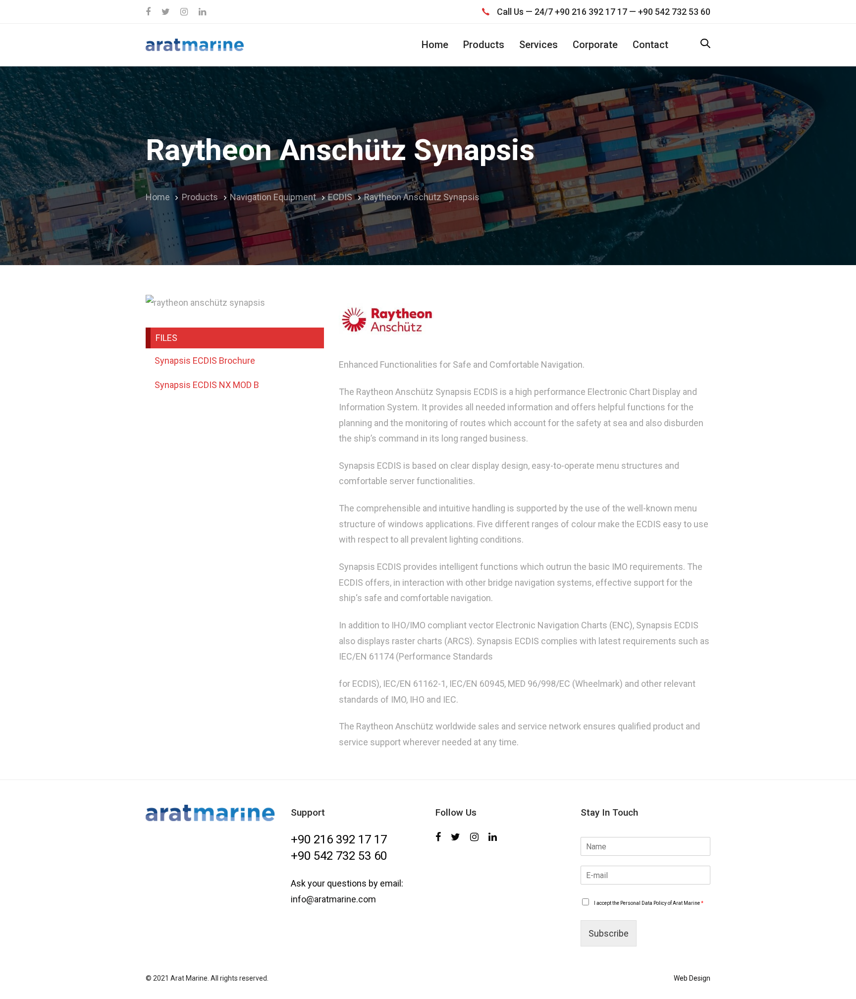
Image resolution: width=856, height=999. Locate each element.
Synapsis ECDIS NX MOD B (207, 385)
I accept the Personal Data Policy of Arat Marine (648, 903)
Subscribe (608, 933)
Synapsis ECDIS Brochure (205, 360)
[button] (705, 45)
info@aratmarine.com (333, 899)
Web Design (692, 978)
